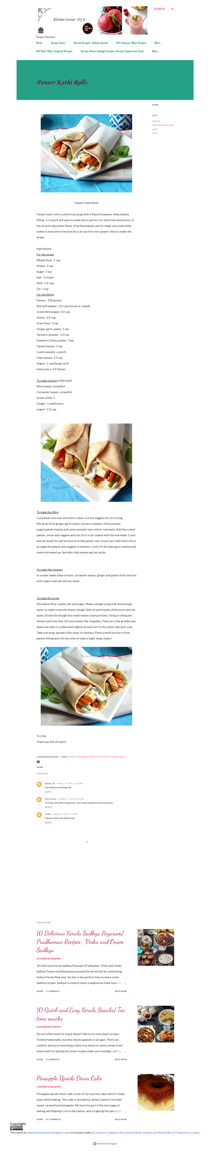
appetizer (156, 121)
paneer (155, 129)
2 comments (52, 1059)
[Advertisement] (82, 886)
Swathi (48, 814)
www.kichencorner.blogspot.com (48, 1132)
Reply (48, 791)
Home (39, 43)
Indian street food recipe (163, 125)
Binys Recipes (50, 798)
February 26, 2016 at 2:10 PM (65, 814)
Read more (121, 991)
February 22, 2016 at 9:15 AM (71, 798)
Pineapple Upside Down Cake (69, 1078)
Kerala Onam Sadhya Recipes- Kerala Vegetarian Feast (112, 51)
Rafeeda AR (50, 783)
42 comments (53, 1119)
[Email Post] (38, 762)
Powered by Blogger (107, 1143)
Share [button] (155, 105)
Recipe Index (58, 43)
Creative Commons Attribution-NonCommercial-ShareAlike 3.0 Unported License (146, 1132)
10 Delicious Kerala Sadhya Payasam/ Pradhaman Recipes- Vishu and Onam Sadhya (80, 941)
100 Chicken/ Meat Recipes (131, 43)
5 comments (52, 991)
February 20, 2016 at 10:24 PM (69, 783)
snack (154, 133)
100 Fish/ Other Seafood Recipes (54, 51)
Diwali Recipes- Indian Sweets (90, 43)
